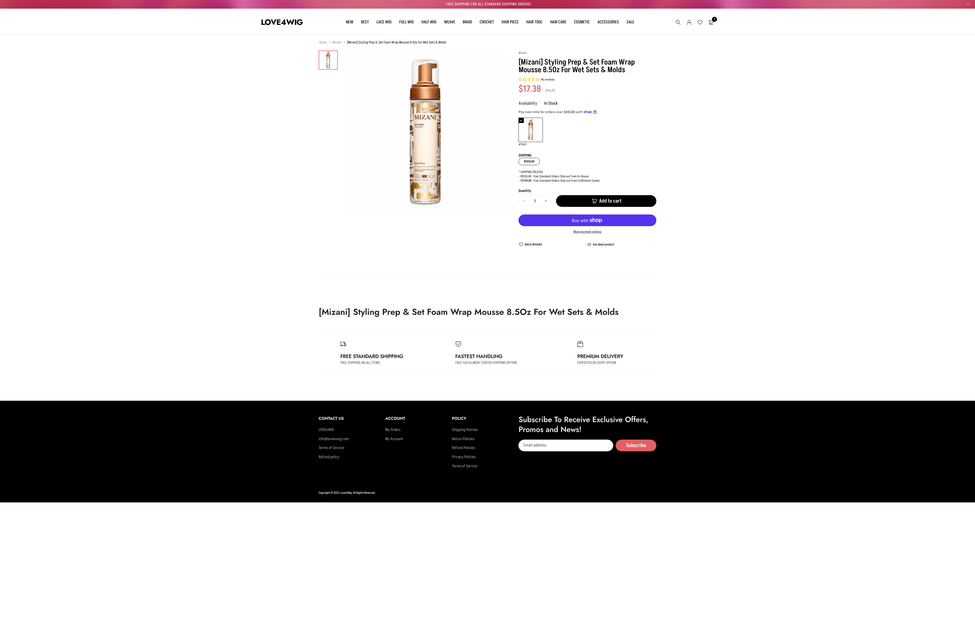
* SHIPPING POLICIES (530, 172)
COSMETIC (582, 22)
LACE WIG (384, 22)
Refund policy (329, 457)
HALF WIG (428, 22)
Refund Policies (463, 448)
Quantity (524, 191)
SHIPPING (524, 155)
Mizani (337, 42)
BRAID (467, 22)
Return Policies (463, 439)
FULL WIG (406, 22)
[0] (710, 22)
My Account (394, 439)
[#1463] (530, 130)
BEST (365, 22)
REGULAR (529, 161)
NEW (349, 22)
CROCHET (487, 22)
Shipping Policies (465, 430)
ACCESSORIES (608, 22)
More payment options (587, 232)
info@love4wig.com (334, 439)
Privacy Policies (464, 457)
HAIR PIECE (510, 22)
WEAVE (449, 22)
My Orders (392, 430)
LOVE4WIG (326, 430)
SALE (630, 22)
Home (323, 42)
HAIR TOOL (534, 22)
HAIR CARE (558, 22)
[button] (529, 80)
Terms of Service (331, 448)
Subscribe (636, 445)
